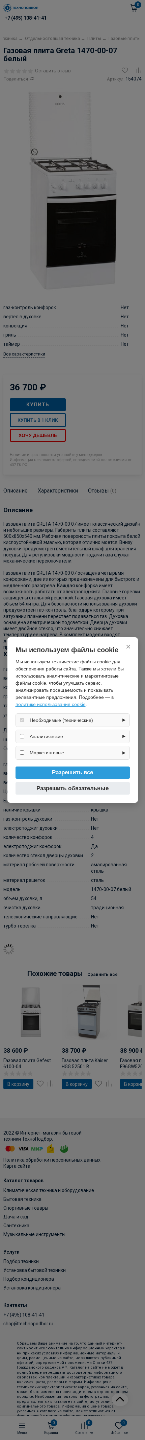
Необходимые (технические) (61, 720)
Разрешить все (72, 772)
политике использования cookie (51, 704)
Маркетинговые (47, 752)
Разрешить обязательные (72, 788)
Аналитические (46, 736)
